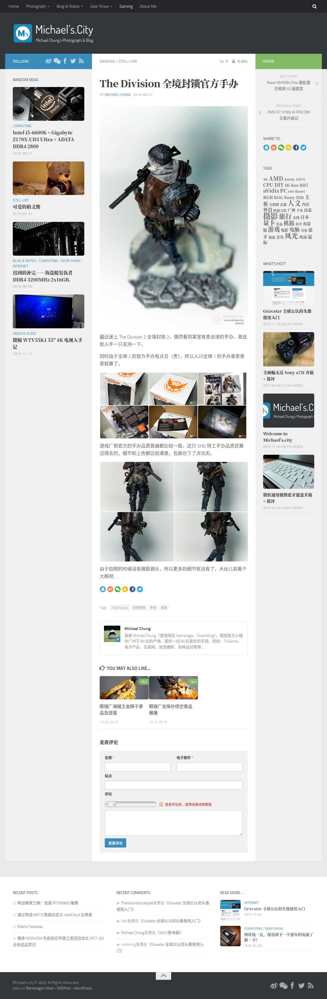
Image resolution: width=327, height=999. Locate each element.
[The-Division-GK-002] (172, 389)
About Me (148, 6)
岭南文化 (280, 210)
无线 (296, 217)
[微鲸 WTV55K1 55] (48, 311)
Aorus (289, 179)
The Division (120, 608)
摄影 (270, 215)
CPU (268, 184)
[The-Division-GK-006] (221, 422)
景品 (164, 608)
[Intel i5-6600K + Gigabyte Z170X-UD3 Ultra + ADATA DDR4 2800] (48, 104)
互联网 (274, 204)
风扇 (303, 237)
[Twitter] (73, 61)
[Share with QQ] (103, 589)
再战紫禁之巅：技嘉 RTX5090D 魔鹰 (47, 903)
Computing (22, 126)
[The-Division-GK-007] (137, 487)
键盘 (271, 237)
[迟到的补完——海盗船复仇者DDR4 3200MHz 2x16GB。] (48, 239)
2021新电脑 (169, 932)
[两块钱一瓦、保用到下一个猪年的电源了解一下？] (230, 936)
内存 (306, 204)
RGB (268, 197)
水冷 (298, 223)
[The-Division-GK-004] (124, 422)
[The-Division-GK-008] (211, 487)
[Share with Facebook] (132, 589)
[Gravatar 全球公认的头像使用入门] (288, 288)
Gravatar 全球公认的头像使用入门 (171, 921)
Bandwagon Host (39, 988)
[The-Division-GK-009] (137, 537)
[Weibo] (48, 61)
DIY (279, 184)
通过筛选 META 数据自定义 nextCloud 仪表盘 (54, 915)
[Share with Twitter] (140, 589)
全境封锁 (139, 608)
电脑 (294, 229)
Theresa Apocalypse (137, 903)
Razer (300, 191)
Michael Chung (118, 95)
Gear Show (99, 6)
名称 (109, 758)
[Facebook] (65, 61)
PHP (291, 191)
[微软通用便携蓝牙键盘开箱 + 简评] (288, 472)
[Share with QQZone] (125, 589)
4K (265, 179)
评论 (108, 794)
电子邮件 (185, 758)
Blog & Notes (68, 6)
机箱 (289, 223)
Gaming (126, 6)
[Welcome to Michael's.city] (288, 411)
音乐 (280, 237)
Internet (20, 266)
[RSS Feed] (81, 61)
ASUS (300, 179)
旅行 (285, 216)
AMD (276, 178)
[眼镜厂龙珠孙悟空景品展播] (173, 687)
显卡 (269, 222)
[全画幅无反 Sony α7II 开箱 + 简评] (288, 349)
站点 (108, 776)
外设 (267, 209)
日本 (304, 217)
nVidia (271, 190)
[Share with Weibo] (110, 589)
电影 (284, 230)
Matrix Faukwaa (29, 926)
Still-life (128, 61)
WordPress (83, 988)
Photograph (36, 6)
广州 (291, 210)
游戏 (274, 229)
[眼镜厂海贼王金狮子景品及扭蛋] (124, 687)
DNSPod (64, 988)
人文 (294, 203)
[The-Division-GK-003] (221, 389)
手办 (153, 608)
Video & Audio (24, 333)
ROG (278, 197)
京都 (283, 204)
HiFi (303, 185)
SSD (300, 197)
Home (14, 6)
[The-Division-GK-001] (124, 389)
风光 (291, 235)
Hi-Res (291, 185)
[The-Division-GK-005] (172, 422)
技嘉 (308, 210)
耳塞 (304, 230)
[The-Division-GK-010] (211, 537)
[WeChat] (57, 61)
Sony (289, 197)
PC (283, 190)
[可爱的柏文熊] (48, 178)
